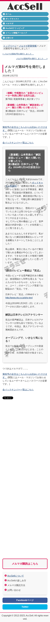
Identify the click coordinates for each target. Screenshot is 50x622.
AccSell (25, 7)
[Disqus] (25, 444)
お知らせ (9, 38)
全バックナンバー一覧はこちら (18, 142)
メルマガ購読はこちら (25, 563)
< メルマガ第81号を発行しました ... (18, 54)
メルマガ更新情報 (28, 46)
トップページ (10, 46)
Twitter (25, 607)
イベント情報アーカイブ (16, 33)
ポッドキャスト (12, 19)
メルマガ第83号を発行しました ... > (32, 59)
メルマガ (9, 23)
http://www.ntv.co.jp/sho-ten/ (19, 298)
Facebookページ (25, 600)
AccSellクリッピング (15, 28)
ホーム (8, 14)
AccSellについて (15, 576)
